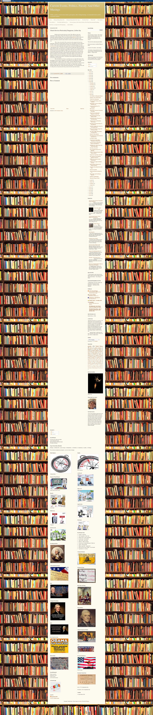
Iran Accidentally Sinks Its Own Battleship (95, 150)
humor (100, 353)
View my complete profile (54, 698)
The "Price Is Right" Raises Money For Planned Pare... (96, 132)
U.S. (100, 352)
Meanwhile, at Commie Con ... (94, 295)
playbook (74, 37)
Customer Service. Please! (93, 238)
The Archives (100, 19)
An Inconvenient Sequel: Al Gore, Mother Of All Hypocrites (95, 217)
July (91, 91)
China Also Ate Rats (93, 169)
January (91, 185)
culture (96, 359)
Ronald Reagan (94, 352)
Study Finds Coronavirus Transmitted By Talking (96, 111)
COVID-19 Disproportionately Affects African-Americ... (96, 153)
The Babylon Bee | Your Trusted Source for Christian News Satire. (95, 307)
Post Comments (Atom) (59, 110)
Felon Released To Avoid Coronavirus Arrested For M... (96, 136)
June (91, 92)
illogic (94, 362)
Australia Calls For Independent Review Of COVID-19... (95, 143)
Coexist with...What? (97, 208)
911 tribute (96, 364)
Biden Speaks (92, 108)
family (94, 361)
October (91, 86)
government (89, 362)
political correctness (91, 357)
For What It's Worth (93, 138)
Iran (88, 351)
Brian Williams (94, 366)
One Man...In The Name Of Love (94, 257)
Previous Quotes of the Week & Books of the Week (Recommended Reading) (84, 22)
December (92, 83)
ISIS (100, 350)
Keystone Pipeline (92, 358)
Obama (89, 359)
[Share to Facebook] (69, 73)
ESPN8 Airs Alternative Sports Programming (95, 159)
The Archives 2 (52, 22)
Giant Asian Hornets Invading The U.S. (96, 172)
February (91, 183)
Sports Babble (70, 24)
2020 (90, 81)
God (102, 357)
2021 (90, 80)
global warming (98, 348)
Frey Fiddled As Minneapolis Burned (96, 95)
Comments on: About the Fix (94, 297)
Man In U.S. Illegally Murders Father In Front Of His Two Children (96, 264)
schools (96, 363)
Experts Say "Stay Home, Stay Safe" (96, 154)
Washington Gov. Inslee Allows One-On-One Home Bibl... (96, 146)
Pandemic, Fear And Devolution (95, 97)
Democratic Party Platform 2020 (94, 244)
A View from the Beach (93, 291)
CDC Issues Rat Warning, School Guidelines (95, 101)
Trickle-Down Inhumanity (94, 99)
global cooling (99, 361)
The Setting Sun (91, 232)
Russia (91, 348)
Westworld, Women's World (94, 178)
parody (90, 346)
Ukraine (101, 355)
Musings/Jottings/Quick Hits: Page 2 (73, 19)
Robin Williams (99, 366)
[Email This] (65, 73)
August (91, 89)
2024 (90, 75)
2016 (90, 192)
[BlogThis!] (66, 73)
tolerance (100, 363)
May (91, 94)
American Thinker (92, 294)
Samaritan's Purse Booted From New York (96, 167)
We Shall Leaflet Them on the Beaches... (94, 304)
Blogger (87, 701)
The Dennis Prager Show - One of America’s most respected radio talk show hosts (95, 309)
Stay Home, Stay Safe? (94, 147)
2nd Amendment (90, 364)
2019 (90, 187)
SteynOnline (91, 302)
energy (100, 359)
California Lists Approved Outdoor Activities (96, 162)
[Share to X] (67, 73)
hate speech (99, 356)
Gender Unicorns (97, 223)
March (91, 181)
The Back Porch (85, 19)
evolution (89, 361)
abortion (89, 353)
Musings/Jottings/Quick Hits (59, 19)
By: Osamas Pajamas (92, 298)
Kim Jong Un (99, 358)
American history (95, 365)
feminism (94, 353)
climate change (95, 350)
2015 (90, 193)
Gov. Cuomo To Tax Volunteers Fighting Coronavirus (95, 157)
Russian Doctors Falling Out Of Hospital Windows (95, 165)
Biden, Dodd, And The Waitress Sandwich (95, 174)
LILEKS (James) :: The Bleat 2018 (95, 300)
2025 (90, 73)
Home (50, 19)
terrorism (98, 357)
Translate (96, 341)
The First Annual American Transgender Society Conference (96, 201)
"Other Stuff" (93, 19)
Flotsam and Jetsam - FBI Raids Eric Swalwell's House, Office (95, 292)
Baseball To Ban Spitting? (94, 134)
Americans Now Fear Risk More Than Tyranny (95, 121)
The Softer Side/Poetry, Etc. (62, 22)
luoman (80, 701)
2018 (90, 188)
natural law (90, 355)
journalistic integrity (91, 363)
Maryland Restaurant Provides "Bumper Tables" (95, 116)
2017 (90, 190)
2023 (90, 76)
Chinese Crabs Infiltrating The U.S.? (95, 251)
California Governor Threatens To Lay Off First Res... (95, 119)
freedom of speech (92, 356)
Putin (95, 349)
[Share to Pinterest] (70, 73)
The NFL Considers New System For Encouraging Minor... (96, 127)
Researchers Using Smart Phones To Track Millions (96, 124)
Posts (90, 64)
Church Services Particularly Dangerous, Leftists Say (95, 113)
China (100, 349)
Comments (91, 66)
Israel (89, 350)
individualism (99, 362)
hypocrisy (90, 349)
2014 (90, 195)
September (92, 88)
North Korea (99, 346)
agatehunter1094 (54, 696)
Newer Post (52, 108)
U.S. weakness (95, 355)
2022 (90, 78)
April (91, 180)
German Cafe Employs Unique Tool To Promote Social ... (96, 129)
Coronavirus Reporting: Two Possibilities (95, 107)
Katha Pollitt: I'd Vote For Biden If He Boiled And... (96, 104)
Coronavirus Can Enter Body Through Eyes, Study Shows (95, 140)
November (92, 84)
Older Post (82, 108)
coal (92, 359)
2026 (90, 71)
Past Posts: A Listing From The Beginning (57, 24)
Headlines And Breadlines (94, 176)
